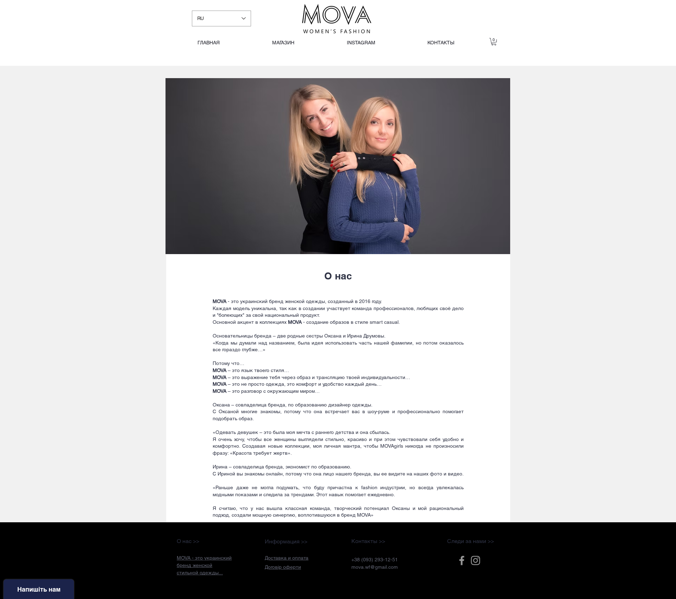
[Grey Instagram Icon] (475, 560)
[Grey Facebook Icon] (462, 560)
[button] (286, 558)
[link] (493, 41)
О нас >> (188, 541)
